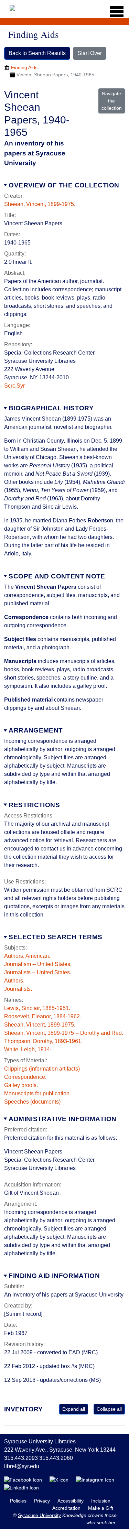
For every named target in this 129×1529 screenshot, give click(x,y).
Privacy (42, 1501)
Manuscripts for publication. (37, 1093)
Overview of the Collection (64, 185)
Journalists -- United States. (37, 972)
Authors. (14, 981)
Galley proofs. (21, 1085)
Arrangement (36, 730)
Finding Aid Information (54, 1275)
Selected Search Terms (55, 937)
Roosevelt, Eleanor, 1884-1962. (42, 1016)
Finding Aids (24, 67)
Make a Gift (100, 1508)
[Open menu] (114, 11)
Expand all (73, 1409)
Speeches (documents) (32, 1102)
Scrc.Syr (14, 386)
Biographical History (51, 408)
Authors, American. (27, 956)
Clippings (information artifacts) (42, 1069)
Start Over (89, 53)
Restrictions (34, 805)
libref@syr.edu (21, 1466)
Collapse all (109, 1409)
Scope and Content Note (57, 576)
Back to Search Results (37, 53)
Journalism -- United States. (38, 964)
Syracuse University (39, 1515)
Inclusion (100, 1501)
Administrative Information (62, 1119)
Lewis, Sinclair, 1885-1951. (37, 1008)
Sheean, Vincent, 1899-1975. (39, 204)
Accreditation (67, 1508)
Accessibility (71, 1501)
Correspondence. (25, 1077)
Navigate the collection (111, 101)
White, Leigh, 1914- (28, 1049)
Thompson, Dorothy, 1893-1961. (43, 1041)
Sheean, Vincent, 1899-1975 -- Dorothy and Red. (63, 1033)
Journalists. (18, 989)
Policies (19, 1501)
